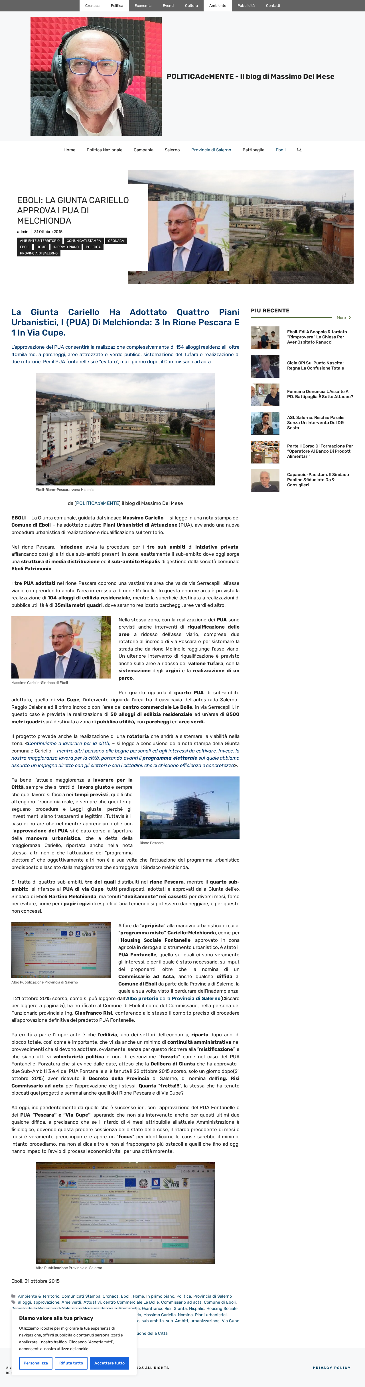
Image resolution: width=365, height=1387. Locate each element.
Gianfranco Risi (156, 1308)
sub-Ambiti (177, 1320)
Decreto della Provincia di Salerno (44, 1308)
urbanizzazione (205, 1320)
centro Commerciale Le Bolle (131, 1302)
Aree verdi (71, 1302)
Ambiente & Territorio (40, 241)
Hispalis (196, 1308)
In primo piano (66, 247)
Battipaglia (253, 149)
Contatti (273, 5)
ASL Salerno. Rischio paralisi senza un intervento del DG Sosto (316, 422)
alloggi (24, 1302)
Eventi (168, 5)
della (173, 998)
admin (22, 231)
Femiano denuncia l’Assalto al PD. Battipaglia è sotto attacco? (320, 394)
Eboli (281, 149)
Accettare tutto (109, 1363)
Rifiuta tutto (71, 1363)
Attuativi (92, 1302)
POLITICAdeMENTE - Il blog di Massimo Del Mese (250, 76)
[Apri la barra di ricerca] (299, 149)
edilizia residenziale (98, 1308)
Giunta (180, 1308)
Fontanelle (129, 1308)
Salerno (172, 149)
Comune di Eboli (220, 1302)
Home (69, 149)
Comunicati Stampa (84, 241)
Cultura (191, 5)
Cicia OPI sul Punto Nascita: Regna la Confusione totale (315, 365)
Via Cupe (230, 1320)
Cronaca (92, 5)
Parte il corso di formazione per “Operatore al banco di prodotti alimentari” (320, 451)
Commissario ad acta (181, 1302)
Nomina (185, 1314)
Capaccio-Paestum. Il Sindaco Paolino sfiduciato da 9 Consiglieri (318, 479)
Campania (143, 149)
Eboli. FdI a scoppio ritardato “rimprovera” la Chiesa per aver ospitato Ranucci (317, 337)
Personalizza (36, 1363)
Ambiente (217, 5)
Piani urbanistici (211, 1314)
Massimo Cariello (159, 1314)
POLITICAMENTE (97, 503)
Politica (117, 5)
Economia (143, 5)
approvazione (46, 1302)
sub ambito (153, 1320)
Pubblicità (246, 5)
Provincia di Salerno (211, 149)
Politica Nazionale (104, 149)
